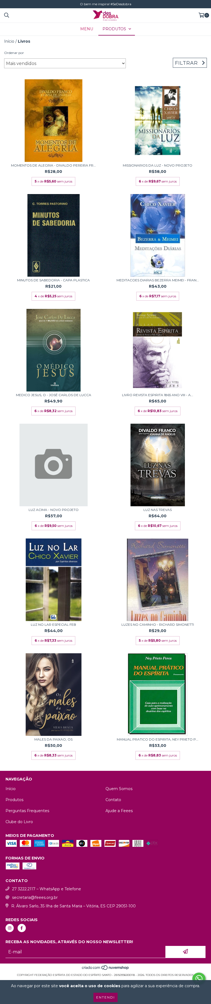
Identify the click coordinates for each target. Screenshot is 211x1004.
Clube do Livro (19, 821)
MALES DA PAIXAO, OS (53, 739)
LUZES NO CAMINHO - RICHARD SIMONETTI (157, 624)
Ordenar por (14, 53)
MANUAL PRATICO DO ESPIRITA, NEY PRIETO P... (157, 739)
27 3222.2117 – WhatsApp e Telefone (46, 888)
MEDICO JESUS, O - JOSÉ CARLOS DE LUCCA (53, 395)
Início (9, 41)
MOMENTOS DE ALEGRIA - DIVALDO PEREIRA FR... (53, 165)
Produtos (14, 799)
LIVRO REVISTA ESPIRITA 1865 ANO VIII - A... (157, 395)
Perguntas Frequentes (27, 810)
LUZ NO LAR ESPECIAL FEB (53, 624)
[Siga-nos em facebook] (22, 928)
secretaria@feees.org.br (35, 897)
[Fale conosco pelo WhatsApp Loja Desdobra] (199, 979)
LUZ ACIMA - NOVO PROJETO (54, 510)
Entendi (105, 997)
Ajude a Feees (119, 810)
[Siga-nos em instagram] (9, 928)
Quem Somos (119, 788)
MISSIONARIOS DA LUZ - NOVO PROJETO (157, 165)
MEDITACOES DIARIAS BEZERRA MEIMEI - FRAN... (157, 280)
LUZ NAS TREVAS (157, 510)
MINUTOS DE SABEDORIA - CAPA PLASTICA (53, 280)
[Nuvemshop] (106, 969)
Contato (113, 799)
